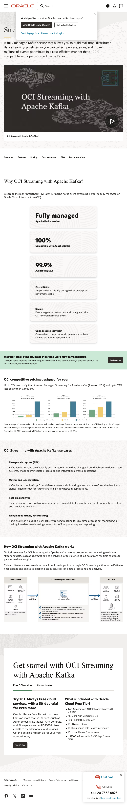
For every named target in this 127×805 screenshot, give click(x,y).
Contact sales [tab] (44, 685)
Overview (8, 157)
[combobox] (70, 6)
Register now (115, 359)
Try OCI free (20, 745)
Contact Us (27, 785)
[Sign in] (114, 6)
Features (22, 157)
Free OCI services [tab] (22, 685)
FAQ (63, 157)
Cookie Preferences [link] (57, 780)
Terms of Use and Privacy (34, 780)
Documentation (77, 157)
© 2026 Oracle (10, 780)
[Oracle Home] (22, 6)
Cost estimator (49, 157)
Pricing (34, 157)
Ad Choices (74, 780)
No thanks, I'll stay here (66, 25)
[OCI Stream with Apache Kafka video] (63, 98)
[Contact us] (121, 6)
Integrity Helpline (11, 785)
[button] (6, 6)
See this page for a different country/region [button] (42, 33)
